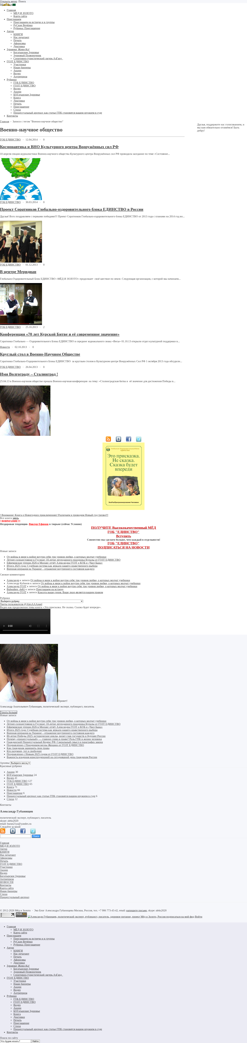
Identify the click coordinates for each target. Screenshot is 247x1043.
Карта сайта (20, 932)
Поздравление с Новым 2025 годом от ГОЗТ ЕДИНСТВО (40, 754)
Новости (5, 347)
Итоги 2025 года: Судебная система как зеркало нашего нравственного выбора (52, 565)
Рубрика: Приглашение (26, 944)
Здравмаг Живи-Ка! (18, 965)
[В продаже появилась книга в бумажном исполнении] (123, 509)
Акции (11, 772)
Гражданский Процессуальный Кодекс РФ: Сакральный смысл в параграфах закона (55, 742)
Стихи (10, 799)
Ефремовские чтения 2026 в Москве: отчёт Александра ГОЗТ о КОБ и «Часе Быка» (55, 562)
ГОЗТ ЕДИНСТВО (18, 784)
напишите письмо (136, 910)
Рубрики (12, 996)
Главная (11, 926)
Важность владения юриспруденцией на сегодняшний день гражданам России (52, 757)
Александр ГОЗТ (16, 586)
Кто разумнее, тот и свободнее (24, 751)
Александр (13, 580)
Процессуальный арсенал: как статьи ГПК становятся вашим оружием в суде (51, 796)
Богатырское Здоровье (26, 968)
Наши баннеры (22, 983)
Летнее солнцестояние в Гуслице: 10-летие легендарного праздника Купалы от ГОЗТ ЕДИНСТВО (63, 559)
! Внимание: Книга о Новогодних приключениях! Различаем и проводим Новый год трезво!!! (54, 515)
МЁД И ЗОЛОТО (23, 929)
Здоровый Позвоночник (27, 971)
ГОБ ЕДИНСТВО (10, 139)
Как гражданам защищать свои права (28, 748)
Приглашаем (14, 935)
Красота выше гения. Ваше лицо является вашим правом (70, 592)
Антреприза (20, 993)
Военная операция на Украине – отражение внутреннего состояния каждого (50, 568)
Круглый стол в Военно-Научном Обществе (40, 354)
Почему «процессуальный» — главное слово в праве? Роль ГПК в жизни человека (54, 739)
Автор (10, 947)
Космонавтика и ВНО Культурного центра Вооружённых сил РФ (59, 147)
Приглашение (15, 793)
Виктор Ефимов (39, 524)
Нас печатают (21, 953)
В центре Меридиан (18, 271)
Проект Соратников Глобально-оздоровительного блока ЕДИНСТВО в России (71, 209)
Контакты (12, 1032)
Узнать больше (8, 712)
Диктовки (19, 962)
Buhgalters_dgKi (16, 589)
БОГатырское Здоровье (20, 775)
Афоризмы (19, 959)
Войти (198, 916)
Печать (17, 956)
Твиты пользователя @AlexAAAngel (21, 604)
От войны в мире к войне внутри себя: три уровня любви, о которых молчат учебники (56, 556)
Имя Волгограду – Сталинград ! (29, 374)
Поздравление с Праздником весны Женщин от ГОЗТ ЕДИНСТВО (45, 745)
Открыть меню (8, 1)
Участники (19, 980)
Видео (10, 778)
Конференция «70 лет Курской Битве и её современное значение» (59, 334)
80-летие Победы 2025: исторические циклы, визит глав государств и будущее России (56, 736)
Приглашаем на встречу (50, 589)
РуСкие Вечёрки (23, 941)
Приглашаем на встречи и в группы (34, 938)
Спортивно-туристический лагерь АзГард (38, 974)
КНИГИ (18, 950)
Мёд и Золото (8, 4)
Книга (10, 787)
